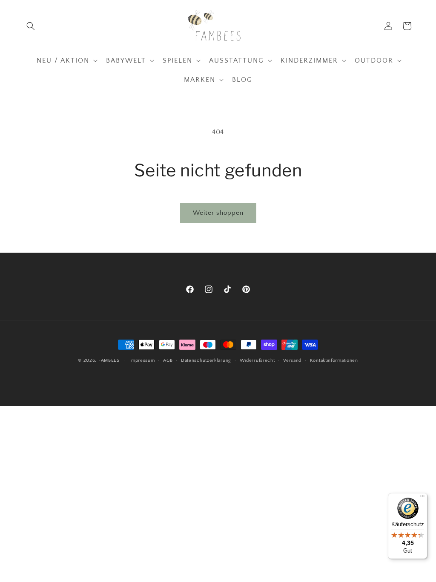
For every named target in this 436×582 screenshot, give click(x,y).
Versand (292, 360)
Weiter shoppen (218, 212)
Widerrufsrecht (257, 360)
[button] (30, 26)
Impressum (142, 360)
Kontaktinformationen (334, 360)
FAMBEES (109, 360)
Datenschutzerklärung (206, 360)
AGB (167, 360)
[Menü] (422, 498)
